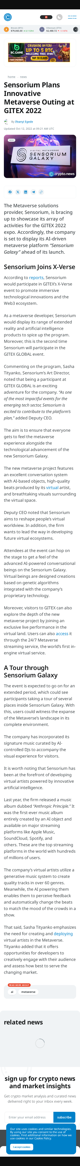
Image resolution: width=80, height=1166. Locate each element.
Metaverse (28, 992)
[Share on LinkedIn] (26, 192)
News (23, 77)
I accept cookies (21, 1147)
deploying (63, 933)
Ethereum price (53, 29)
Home (11, 77)
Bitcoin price (19, 29)
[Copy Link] (41, 192)
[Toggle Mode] (59, 17)
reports (36, 277)
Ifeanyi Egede (24, 121)
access (62, 633)
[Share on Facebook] (10, 192)
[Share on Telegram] (33, 192)
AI (12, 992)
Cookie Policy (42, 1138)
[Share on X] (18, 192)
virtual (52, 487)
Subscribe (64, 1117)
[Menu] (72, 17)
